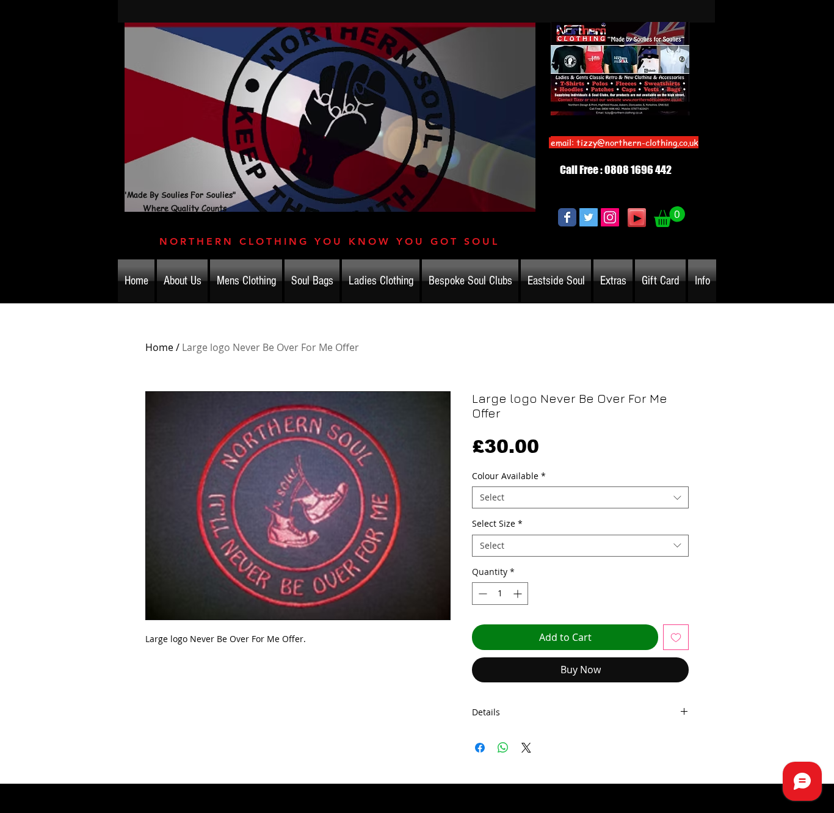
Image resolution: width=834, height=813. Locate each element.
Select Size (497, 523)
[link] (669, 216)
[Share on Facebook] (480, 747)
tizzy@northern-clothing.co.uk (637, 142)
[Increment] (518, 593)
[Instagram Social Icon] (610, 217)
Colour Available (509, 476)
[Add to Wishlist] (676, 637)
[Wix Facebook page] (567, 217)
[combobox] (580, 497)
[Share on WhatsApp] (503, 747)
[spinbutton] (500, 593)
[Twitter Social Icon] (588, 217)
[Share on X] (526, 747)
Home (159, 347)
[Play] (637, 217)
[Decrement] (481, 593)
